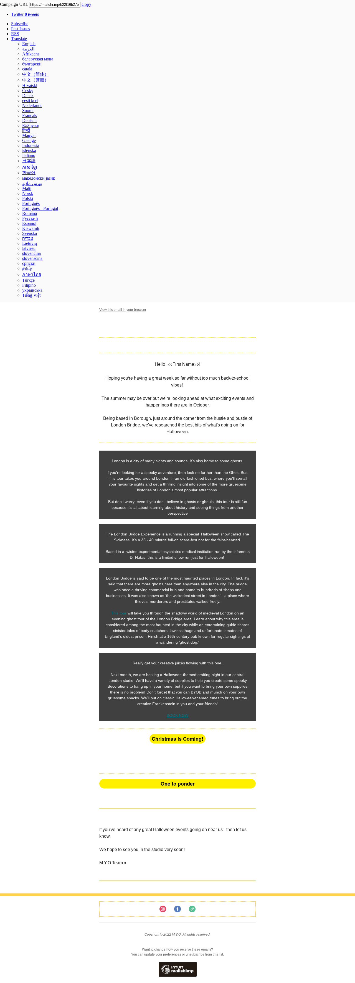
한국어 (29, 172)
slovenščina (32, 258)
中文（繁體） (35, 80)
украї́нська (32, 290)
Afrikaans (30, 54)
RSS (15, 33)
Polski (27, 198)
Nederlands (32, 105)
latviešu (29, 248)
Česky (27, 90)
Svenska (29, 233)
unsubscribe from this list (204, 954)
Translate (19, 38)
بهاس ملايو (32, 183)
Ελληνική (30, 125)
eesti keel (30, 100)
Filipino (29, 285)
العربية (28, 49)
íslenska (29, 150)
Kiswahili (30, 228)
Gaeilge (29, 140)
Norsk (27, 193)
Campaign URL (14, 4)
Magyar (29, 135)
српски (29, 263)
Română (29, 213)
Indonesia (30, 145)
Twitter (25, 14)
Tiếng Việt (31, 295)
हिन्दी (26, 130)
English (29, 43)
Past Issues (20, 28)
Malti (26, 188)
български (32, 64)
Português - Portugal (40, 208)
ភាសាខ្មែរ (29, 167)
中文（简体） (35, 74)
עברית (27, 238)
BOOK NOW (177, 715)
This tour (118, 613)
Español (29, 223)
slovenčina (31, 253)
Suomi (28, 110)
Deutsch (29, 120)
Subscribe (19, 23)
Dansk (28, 95)
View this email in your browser (122, 310)
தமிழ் (27, 268)
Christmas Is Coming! (177, 738)
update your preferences (162, 954)
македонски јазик (38, 178)
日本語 (29, 160)
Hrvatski (29, 85)
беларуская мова (37, 59)
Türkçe (28, 280)
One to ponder (178, 783)
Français (29, 115)
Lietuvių (29, 243)
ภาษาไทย (31, 274)
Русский (30, 218)
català (27, 69)
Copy (86, 4)
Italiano (28, 155)
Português (31, 203)
